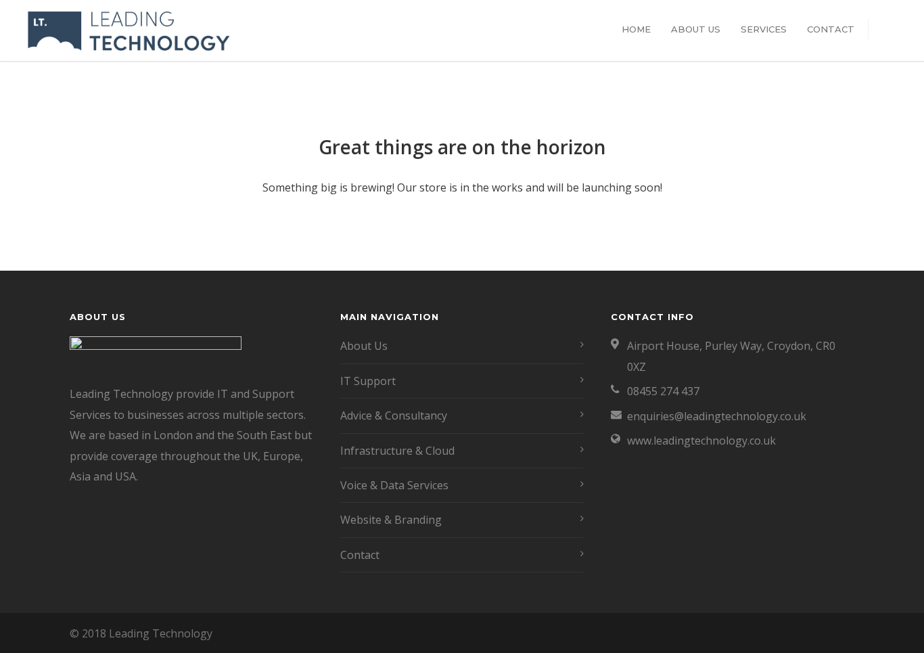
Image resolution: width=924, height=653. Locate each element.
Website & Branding (391, 519)
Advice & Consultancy (393, 415)
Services (764, 29)
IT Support (368, 381)
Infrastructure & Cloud (397, 450)
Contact (830, 29)
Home (636, 29)
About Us (695, 29)
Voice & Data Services (394, 485)
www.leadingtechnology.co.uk (701, 440)
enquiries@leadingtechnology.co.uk (716, 416)
